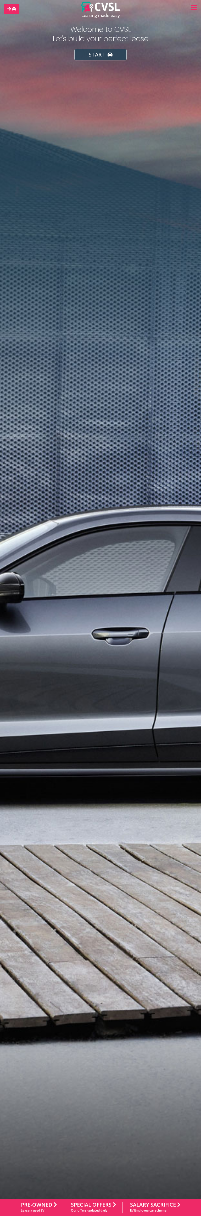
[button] (11, 9)
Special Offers (92, 1207)
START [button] (97, 54)
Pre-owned (37, 1207)
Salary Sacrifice (153, 1207)
